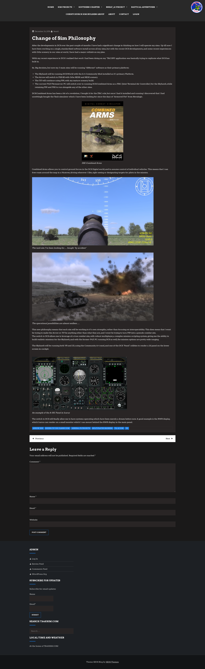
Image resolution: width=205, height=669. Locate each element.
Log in (35, 559)
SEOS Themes (112, 662)
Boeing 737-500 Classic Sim (57, 428)
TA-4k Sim (119, 428)
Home (51, 7)
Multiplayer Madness (102, 428)
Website (33, 520)
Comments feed (39, 569)
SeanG (56, 31)
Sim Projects (65, 7)
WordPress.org (39, 574)
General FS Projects (81, 428)
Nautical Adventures (143, 7)
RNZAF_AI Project (115, 7)
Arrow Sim (38, 428)
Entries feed (38, 564)
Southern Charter (89, 7)
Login (136, 14)
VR (127, 428)
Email (33, 508)
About (111, 14)
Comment (35, 462)
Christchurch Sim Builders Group (85, 14)
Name (33, 496)
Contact (124, 14)
